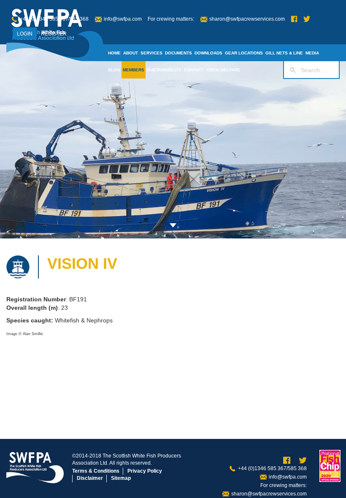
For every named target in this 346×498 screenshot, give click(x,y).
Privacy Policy (144, 471)
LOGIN (24, 34)
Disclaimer (90, 478)
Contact (194, 70)
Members (133, 70)
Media (312, 53)
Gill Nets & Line (284, 53)
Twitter (306, 19)
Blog (114, 70)
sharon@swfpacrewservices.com (247, 19)
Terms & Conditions (95, 471)
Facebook (294, 19)
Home (114, 53)
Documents (178, 53)
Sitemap (121, 478)
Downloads (208, 53)
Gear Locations (244, 53)
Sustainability (164, 70)
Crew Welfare (223, 70)
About (130, 53)
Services (151, 53)
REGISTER (54, 34)
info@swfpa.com (123, 19)
